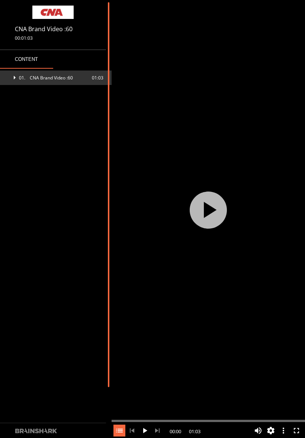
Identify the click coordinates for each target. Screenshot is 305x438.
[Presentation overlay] (208, 210)
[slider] (208, 420)
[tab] (26, 59)
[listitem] (56, 78)
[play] (208, 210)
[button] (56, 78)
